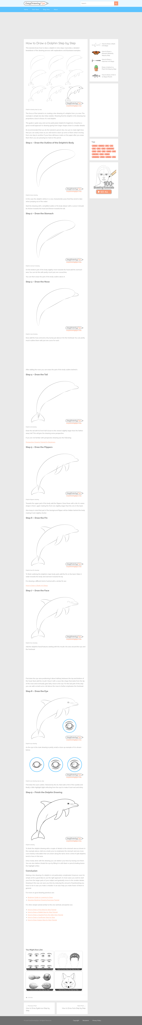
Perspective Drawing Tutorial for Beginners (40, 442)
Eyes (103, 148)
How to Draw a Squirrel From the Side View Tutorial (45, 915)
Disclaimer (86, 1020)
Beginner (101, 145)
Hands (108, 151)
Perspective (95, 156)
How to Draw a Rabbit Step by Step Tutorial (43, 912)
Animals (30, 997)
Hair (104, 151)
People (107, 154)
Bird (107, 145)
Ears (99, 148)
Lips (114, 151)
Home (26, 9)
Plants (102, 156)
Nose (102, 154)
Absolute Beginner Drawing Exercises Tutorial (43, 900)
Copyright (76, 1020)
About (56, 9)
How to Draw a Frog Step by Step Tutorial (42, 910)
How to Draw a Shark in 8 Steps (37, 585)
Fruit (99, 151)
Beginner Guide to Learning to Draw (40, 897)
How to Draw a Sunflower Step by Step (41, 917)
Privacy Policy (97, 1020)
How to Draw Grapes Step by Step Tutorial (42, 920)
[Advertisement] (71, 25)
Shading (108, 156)
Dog (94, 148)
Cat (111, 145)
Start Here (35, 9)
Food (94, 151)
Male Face (95, 154)
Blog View (46, 9)
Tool (114, 156)
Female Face (110, 148)
